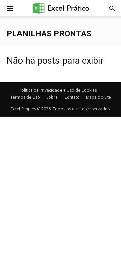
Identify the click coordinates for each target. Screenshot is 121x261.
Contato (72, 97)
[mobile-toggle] (10, 8)
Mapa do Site (98, 97)
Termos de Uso (25, 97)
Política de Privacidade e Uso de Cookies (58, 90)
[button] (112, 8)
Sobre (52, 97)
